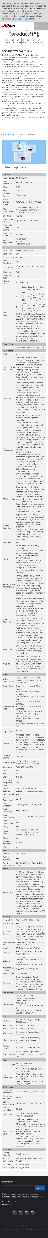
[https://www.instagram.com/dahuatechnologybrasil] (33, 1212)
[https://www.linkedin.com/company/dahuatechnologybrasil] (27, 1212)
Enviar (40, 1188)
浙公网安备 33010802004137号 (33, 1229)
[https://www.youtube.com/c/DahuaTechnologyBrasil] (21, 1212)
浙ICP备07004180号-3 (11, 1229)
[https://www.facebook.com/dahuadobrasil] (14, 1212)
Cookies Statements (26, 19)
